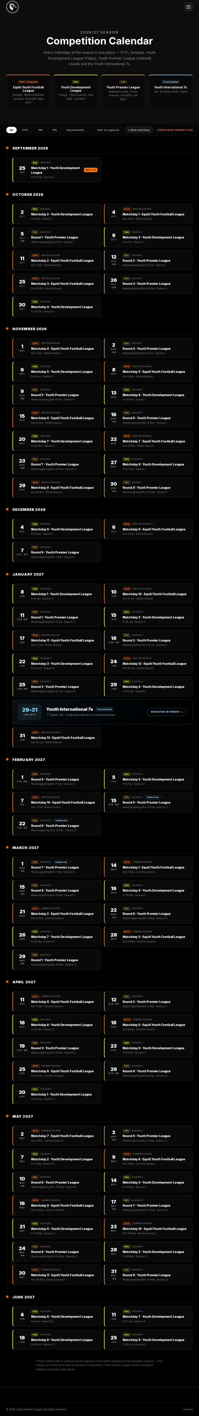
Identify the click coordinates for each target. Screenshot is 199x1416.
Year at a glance (108, 130)
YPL (54, 130)
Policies (188, 1409)
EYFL (25, 130)
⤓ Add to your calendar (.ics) (174, 129)
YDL (40, 130)
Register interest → (167, 711)
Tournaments (75, 130)
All (11, 130)
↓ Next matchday (139, 130)
